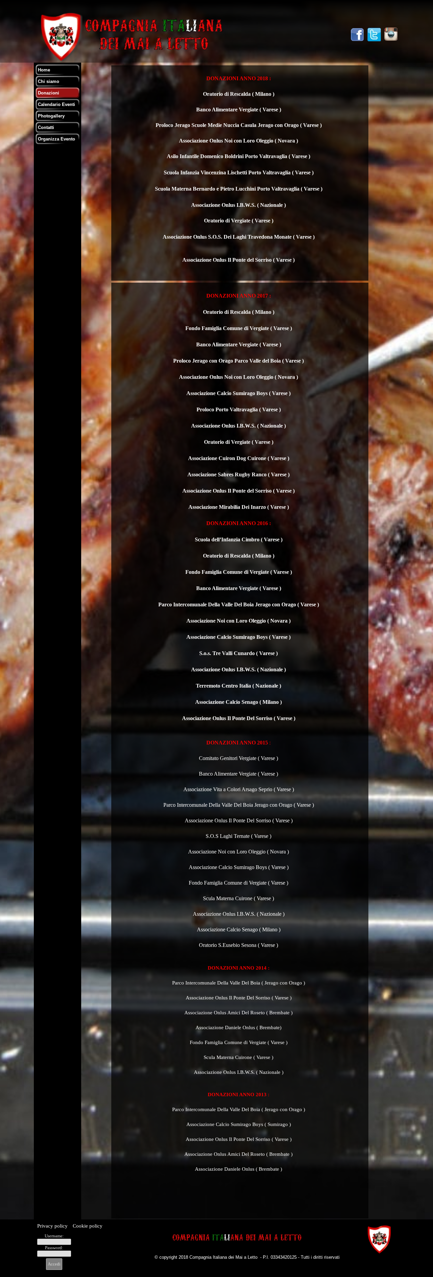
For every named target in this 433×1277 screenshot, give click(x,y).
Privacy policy (53, 1226)
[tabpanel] (238, 173)
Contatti (46, 127)
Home (44, 69)
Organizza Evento (56, 139)
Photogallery (51, 115)
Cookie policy (87, 1226)
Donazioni (48, 92)
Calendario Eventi (56, 104)
